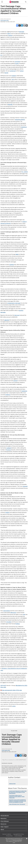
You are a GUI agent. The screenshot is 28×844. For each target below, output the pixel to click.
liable (17, 254)
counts (17, 63)
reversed (25, 486)
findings (17, 623)
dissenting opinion (20, 119)
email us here (12, 783)
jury (1, 55)
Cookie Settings (18, 835)
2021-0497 (3, 685)
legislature (24, 127)
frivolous (8, 449)
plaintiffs (10, 104)
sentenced (13, 71)
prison (22, 71)
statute (15, 380)
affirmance (13, 612)
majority (14, 75)
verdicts (7, 512)
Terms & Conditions (6, 834)
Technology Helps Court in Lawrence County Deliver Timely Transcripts (16, 796)
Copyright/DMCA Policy (18, 834)
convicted (17, 61)
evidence (7, 394)
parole (6, 72)
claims (9, 33)
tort (13, 79)
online (13, 706)
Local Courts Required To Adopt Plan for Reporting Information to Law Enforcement (18, 792)
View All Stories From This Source (17, 804)
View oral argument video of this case (12, 690)
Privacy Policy (9, 835)
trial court (17, 315)
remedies (8, 622)
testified (11, 264)
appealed (6, 320)
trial (24, 614)
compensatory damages (13, 303)
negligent (8, 448)
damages (21, 31)
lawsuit (10, 35)
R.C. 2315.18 (24, 171)
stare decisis (6, 610)
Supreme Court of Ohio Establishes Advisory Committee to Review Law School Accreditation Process (17, 801)
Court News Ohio (4, 20)
